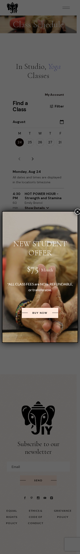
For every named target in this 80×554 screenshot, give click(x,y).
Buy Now (40, 312)
